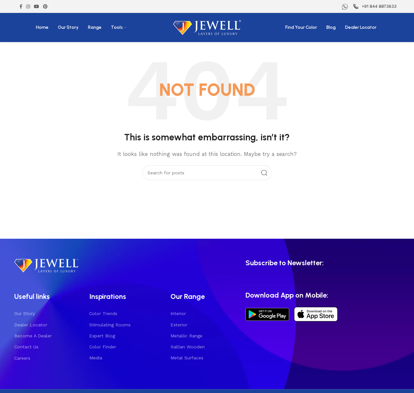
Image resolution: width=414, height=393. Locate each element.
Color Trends (103, 313)
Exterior (178, 324)
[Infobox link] (346, 6)
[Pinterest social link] (45, 6)
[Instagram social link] (28, 6)
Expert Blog (102, 335)
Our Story (24, 313)
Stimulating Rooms (110, 324)
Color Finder (102, 346)
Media (95, 357)
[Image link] (46, 264)
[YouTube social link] (36, 6)
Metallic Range (186, 335)
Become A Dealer (33, 335)
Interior (178, 313)
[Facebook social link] (20, 6)
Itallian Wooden (187, 346)
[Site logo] (207, 27)
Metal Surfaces (186, 357)
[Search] (264, 172)
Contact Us (26, 346)
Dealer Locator (30, 324)
